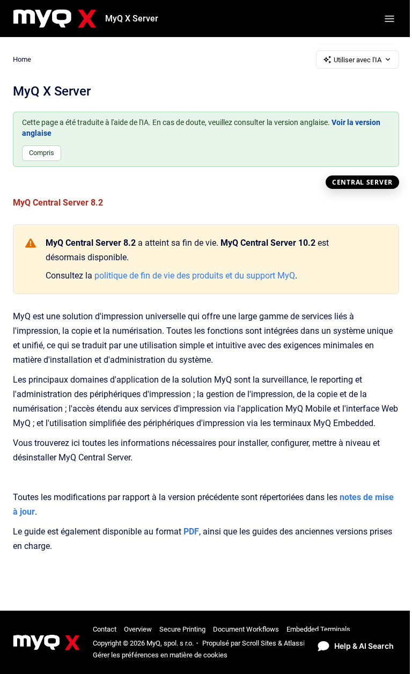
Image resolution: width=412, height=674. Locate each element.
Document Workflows (246, 629)
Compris (41, 153)
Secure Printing (182, 629)
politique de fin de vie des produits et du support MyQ (194, 275)
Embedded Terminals (318, 629)
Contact (104, 629)
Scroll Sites (259, 643)
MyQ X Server (131, 18)
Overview (138, 629)
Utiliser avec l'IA (357, 60)
